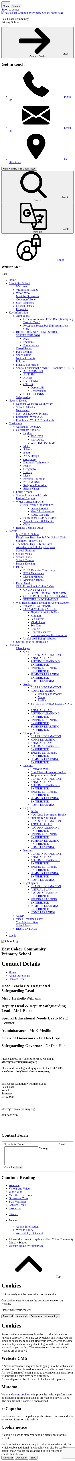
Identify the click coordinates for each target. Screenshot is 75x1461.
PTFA (19, 566)
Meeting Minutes (33, 576)
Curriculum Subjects (28, 429)
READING (37, 439)
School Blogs (23, 925)
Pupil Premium (24, 351)
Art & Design (31, 455)
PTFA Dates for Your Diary (39, 570)
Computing (29, 459)
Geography (29, 469)
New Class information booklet (48, 772)
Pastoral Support (25, 498)
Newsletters (22, 410)
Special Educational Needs (31, 495)
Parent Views (31, 345)
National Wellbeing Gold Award (34, 403)
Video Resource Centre (29, 918)
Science (27, 449)
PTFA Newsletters (33, 573)
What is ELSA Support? (37, 605)
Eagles (27, 808)
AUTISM (29, 374)
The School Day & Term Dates (34, 543)
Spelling (42, 700)
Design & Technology (36, 462)
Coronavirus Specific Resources (49, 635)
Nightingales (30, 883)
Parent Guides (24, 583)
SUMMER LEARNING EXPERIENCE (45, 676)
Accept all (21, 1316)
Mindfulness (38, 622)
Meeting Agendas (33, 579)
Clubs (26, 524)
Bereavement (38, 390)
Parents (13, 530)
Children (14, 645)
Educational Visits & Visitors (39, 517)
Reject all (8, 1316)
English (27, 433)
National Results (25, 358)
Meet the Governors (27, 296)
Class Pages (23, 648)
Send (18, 1167)
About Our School (19, 283)
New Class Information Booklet (49, 814)
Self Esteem (37, 618)
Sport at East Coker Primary (32, 413)
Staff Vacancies (25, 302)
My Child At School (27, 534)
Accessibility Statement (29, 1233)
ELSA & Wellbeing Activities (40, 609)
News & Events (18, 400)
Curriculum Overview (28, 426)
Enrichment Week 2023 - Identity (35, 420)
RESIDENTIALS (26, 928)
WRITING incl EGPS (43, 442)
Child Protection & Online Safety (35, 586)
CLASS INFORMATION (46, 654)
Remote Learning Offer (29, 527)
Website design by (26, 1245)
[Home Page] (32, 12)
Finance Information (27, 364)
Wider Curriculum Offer (30, 501)
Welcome (21, 286)
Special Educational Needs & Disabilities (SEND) (45, 367)
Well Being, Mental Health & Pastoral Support (42, 602)
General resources (41, 632)
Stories (34, 811)
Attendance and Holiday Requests (35, 547)
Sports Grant (23, 354)
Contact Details (25, 306)
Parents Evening (25, 563)
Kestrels (28, 850)
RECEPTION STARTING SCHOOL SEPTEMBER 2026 (38, 334)
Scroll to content (10, 9)
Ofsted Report (24, 348)
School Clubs (23, 557)
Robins (27, 684)
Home (12, 279)
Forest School (24, 491)
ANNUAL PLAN (41, 658)
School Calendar (25, 407)
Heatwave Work (40, 768)
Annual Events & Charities (38, 521)
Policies (20, 361)
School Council (39, 508)
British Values (31, 488)
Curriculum (15, 423)
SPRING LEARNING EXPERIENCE (44, 669)
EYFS (27, 452)
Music (26, 475)
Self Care (36, 625)
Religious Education (35, 485)
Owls (26, 651)
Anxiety (35, 628)
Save (33, 1457)
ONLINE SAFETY (34, 589)
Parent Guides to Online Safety (48, 592)
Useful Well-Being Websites (39, 638)
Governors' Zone (25, 299)
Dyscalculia (37, 387)
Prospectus (22, 309)
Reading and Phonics (50, 693)
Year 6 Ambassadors (42, 511)
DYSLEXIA (30, 381)
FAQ (26, 338)
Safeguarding (23, 397)
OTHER (28, 384)
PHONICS (37, 436)
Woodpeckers (31, 733)
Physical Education (34, 478)
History (27, 472)
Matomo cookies (20, 1394)
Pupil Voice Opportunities (38, 504)
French (27, 465)
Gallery (20, 915)
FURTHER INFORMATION (40, 599)
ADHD (27, 377)
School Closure (25, 560)
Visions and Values (27, 289)
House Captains (40, 514)
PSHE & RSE (31, 482)
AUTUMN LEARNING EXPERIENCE (45, 663)
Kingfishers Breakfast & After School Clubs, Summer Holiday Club (41, 539)
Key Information (18, 312)
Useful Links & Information (32, 641)
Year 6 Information (27, 922)
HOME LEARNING (43, 680)
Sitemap (13, 1214)
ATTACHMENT (33, 371)
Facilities (28, 341)
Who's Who (23, 292)
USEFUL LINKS (33, 394)
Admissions (22, 315)
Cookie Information (27, 1226)
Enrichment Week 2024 (29, 416)
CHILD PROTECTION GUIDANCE (45, 596)
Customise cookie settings (45, 1316)
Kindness (36, 615)
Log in (12, 935)
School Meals (24, 553)
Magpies (28, 765)
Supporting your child (43, 775)
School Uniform (25, 550)
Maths (26, 446)
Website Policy (24, 1229)
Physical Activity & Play (45, 612)
